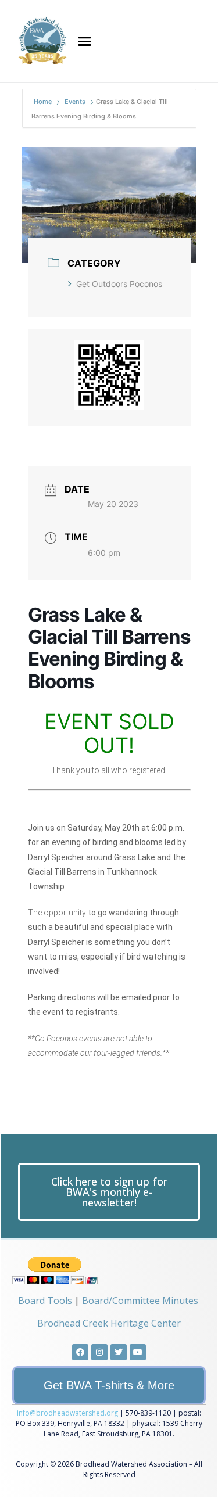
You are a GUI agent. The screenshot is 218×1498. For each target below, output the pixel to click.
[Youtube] (138, 1352)
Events (75, 102)
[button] (85, 41)
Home (43, 102)
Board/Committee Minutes (140, 1300)
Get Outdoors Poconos (119, 284)
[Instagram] (99, 1352)
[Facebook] (80, 1352)
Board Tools (45, 1300)
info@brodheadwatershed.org (67, 1413)
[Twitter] (118, 1352)
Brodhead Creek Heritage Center (109, 1323)
